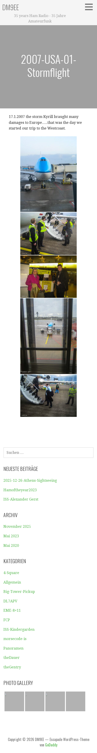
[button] (90, 7)
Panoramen (13, 648)
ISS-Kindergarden (19, 629)
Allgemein (12, 582)
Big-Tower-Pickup (19, 591)
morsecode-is (14, 639)
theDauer (11, 657)
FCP (6, 620)
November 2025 (17, 526)
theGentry (12, 667)
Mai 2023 (11, 536)
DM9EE (10, 7)
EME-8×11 (12, 610)
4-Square (11, 573)
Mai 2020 (11, 545)
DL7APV (10, 601)
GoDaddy (51, 745)
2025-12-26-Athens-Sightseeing (30, 480)
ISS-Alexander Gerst (20, 499)
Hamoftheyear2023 (20, 490)
